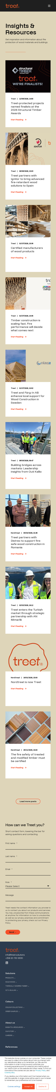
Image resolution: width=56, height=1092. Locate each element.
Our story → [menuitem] (10, 1031)
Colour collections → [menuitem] (14, 1007)
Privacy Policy (41, 1070)
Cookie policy (10, 1072)
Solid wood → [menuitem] (11, 982)
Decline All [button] (42, 1086)
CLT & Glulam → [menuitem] (11, 990)
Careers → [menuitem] (9, 1035)
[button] (28, 801)
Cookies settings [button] (14, 1086)
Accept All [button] (28, 1086)
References (11, 1047)
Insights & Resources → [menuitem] (15, 1027)
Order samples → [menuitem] (12, 1011)
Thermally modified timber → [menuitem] (17, 986)
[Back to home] (12, 6)
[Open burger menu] (49, 6)
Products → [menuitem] (10, 978)
